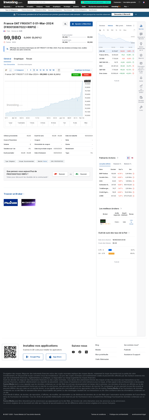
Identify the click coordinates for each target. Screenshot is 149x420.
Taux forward (68, 10)
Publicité (127, 350)
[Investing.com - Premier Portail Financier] (13, 2)
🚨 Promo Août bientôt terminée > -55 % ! (96, 2)
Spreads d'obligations (55, 10)
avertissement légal (139, 414)
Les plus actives (104, 164)
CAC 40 (102, 51)
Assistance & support (132, 354)
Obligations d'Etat (40, 10)
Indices (110, 25)
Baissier (62, 174)
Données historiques (25, 64)
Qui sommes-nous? (131, 345)
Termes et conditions (98, 414)
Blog (97, 345)
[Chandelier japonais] (6, 70)
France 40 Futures (105, 55)
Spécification (93, 10)
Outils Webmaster (102, 359)
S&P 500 (102, 70)
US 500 (101, 58)
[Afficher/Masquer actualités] (59, 70)
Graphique (19, 59)
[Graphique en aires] (10, 70)
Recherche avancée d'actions (98, 6)
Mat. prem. (119, 25)
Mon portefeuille (101, 354)
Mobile (98, 350)
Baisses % (127, 164)
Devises (102, 25)
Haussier (83, 174)
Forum (29, 59)
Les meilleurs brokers (109, 208)
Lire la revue (131, 222)
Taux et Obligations (11, 10)
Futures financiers (27, 10)
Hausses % (117, 164)
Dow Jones (103, 73)
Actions (129, 25)
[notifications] (139, 2)
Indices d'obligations (80, 10)
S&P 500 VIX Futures (106, 62)
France (45, 161)
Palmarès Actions (107, 158)
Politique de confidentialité (119, 414)
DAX (100, 66)
